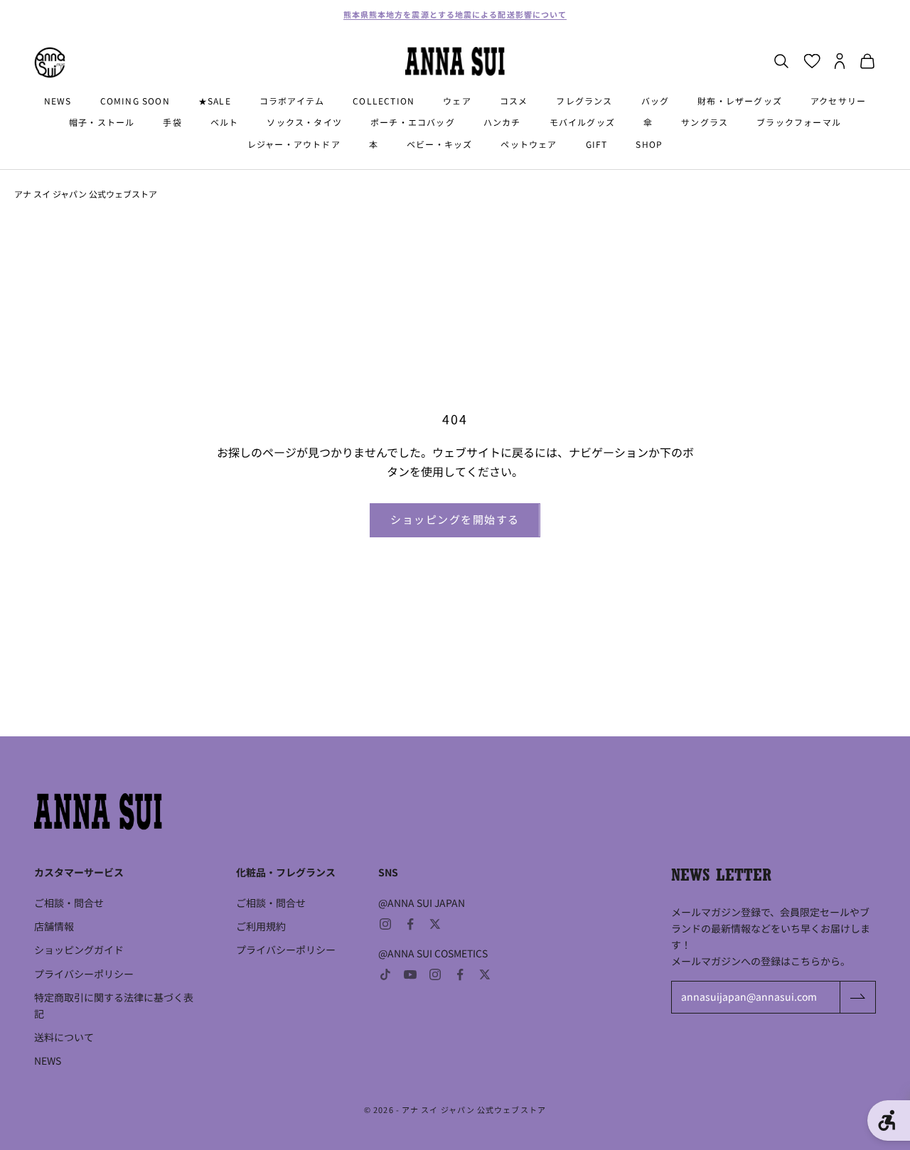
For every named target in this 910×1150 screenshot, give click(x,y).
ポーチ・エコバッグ (412, 123)
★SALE (214, 101)
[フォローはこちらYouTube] (410, 974)
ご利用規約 (261, 926)
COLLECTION (383, 101)
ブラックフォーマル (798, 123)
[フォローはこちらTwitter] (435, 924)
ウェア (457, 101)
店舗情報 (54, 926)
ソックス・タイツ (304, 123)
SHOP (649, 144)
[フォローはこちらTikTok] (385, 974)
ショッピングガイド (79, 949)
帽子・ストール (101, 123)
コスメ (514, 101)
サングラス (704, 123)
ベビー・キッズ (439, 144)
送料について (64, 1037)
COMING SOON (135, 101)
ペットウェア (528, 144)
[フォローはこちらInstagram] (385, 924)
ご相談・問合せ (69, 903)
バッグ (655, 101)
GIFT (597, 144)
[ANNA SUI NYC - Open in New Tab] (49, 62)
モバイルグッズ (582, 123)
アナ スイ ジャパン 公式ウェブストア (85, 194)
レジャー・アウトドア (294, 144)
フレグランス (584, 101)
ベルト (224, 123)
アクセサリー (838, 101)
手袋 (172, 123)
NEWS (58, 101)
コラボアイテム (291, 101)
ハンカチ (502, 123)
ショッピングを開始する (455, 519)
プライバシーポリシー (84, 974)
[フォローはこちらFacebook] (410, 924)
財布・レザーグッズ (739, 101)
